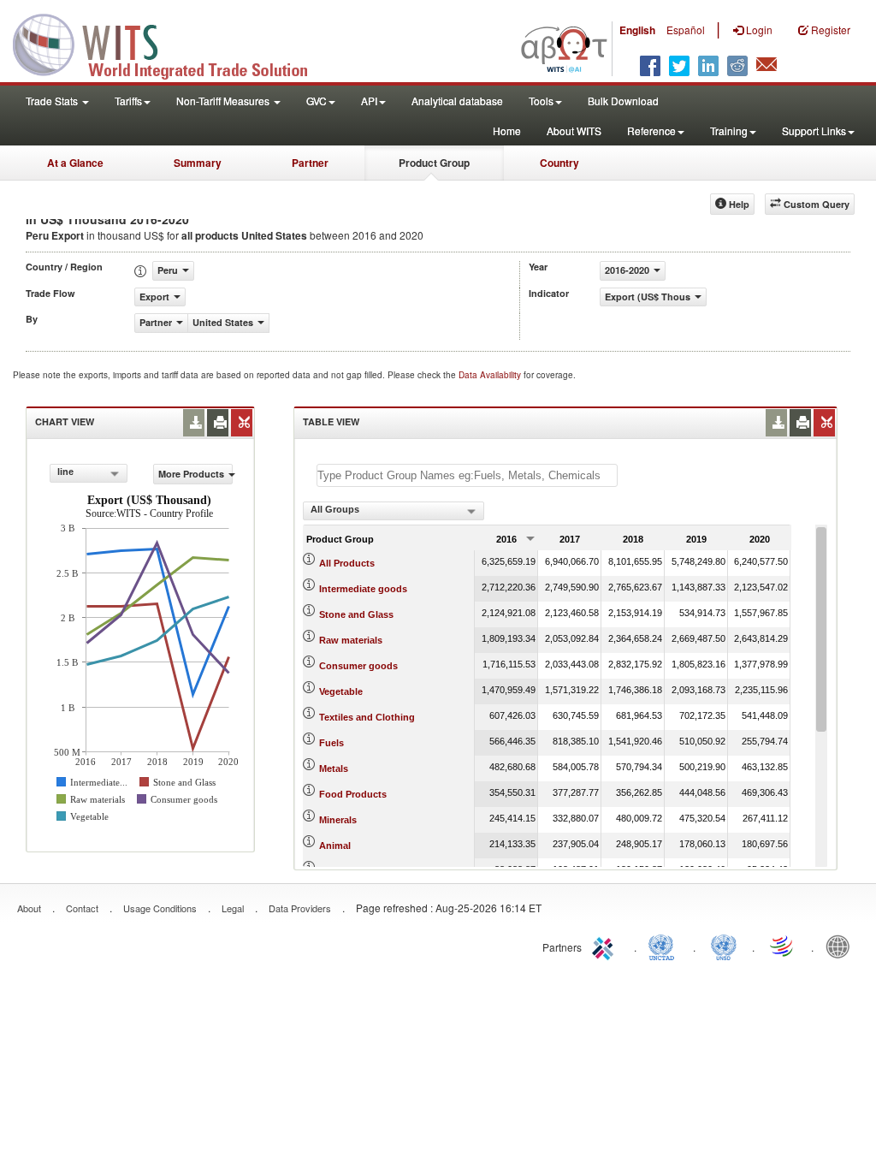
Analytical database (457, 100)
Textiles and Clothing (367, 717)
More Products (191, 473)
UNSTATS (724, 946)
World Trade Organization (783, 946)
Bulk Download (623, 100)
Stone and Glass (356, 614)
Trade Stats (53, 100)
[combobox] (88, 473)
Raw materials (350, 640)
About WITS (574, 130)
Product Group (434, 162)
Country (559, 162)
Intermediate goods (363, 589)
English (637, 30)
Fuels (331, 743)
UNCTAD (665, 946)
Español (685, 29)
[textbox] (467, 475)
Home (507, 130)
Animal (335, 845)
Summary (198, 162)
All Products (347, 563)
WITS (171, 43)
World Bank (842, 946)
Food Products (353, 794)
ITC (606, 946)
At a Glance (75, 162)
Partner (310, 162)
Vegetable (341, 691)
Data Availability (491, 375)
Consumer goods (358, 666)
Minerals (338, 820)
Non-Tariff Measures (224, 100)
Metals (333, 768)
